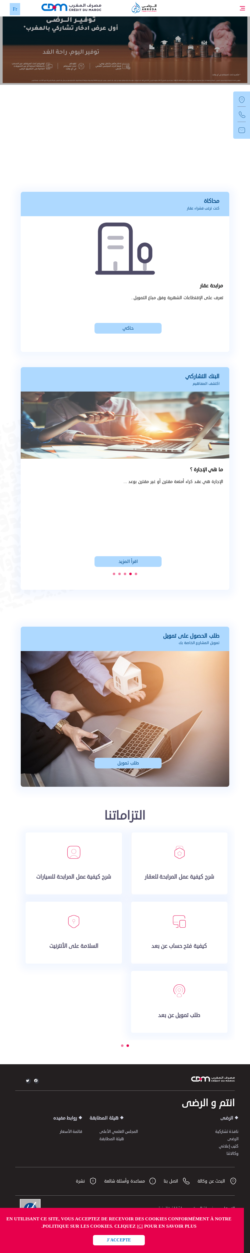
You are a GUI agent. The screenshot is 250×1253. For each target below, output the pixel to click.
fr (15, 9)
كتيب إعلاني (228, 1146)
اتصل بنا (172, 1181)
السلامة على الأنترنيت (73, 946)
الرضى (226, 1118)
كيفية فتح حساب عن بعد (179, 946)
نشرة (81, 1181)
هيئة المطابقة (104, 1118)
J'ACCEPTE (119, 1240)
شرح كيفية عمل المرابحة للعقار (179, 877)
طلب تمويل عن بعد (179, 1015)
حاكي (128, 328)
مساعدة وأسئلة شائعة (125, 1181)
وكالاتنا (232, 1153)
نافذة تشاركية (226, 1131)
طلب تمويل (128, 763)
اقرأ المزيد (128, 561)
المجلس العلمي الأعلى (118, 1131)
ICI (140, 1226)
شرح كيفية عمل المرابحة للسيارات (73, 877)
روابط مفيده (65, 1118)
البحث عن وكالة (212, 1181)
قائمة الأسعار (71, 1131)
